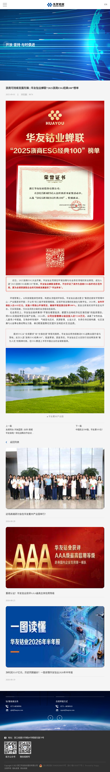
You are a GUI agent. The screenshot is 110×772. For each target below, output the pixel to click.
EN (105, 4)
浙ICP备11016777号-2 (75, 766)
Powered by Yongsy (92, 766)
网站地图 (23, 768)
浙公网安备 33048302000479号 (54, 766)
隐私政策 (15, 768)
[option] (30, 705)
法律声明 (7, 768)
